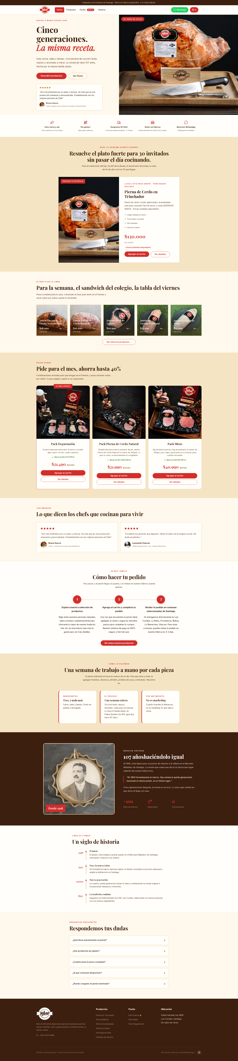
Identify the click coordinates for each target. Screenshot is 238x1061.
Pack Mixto (133, 1019)
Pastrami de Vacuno (104, 1037)
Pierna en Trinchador (105, 1015)
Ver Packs (78, 76)
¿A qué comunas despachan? (119, 972)
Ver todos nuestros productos (119, 643)
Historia (102, 10)
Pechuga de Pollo (103, 1033)
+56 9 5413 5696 (46, 1035)
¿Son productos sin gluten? (119, 951)
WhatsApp (181, 10)
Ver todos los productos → (119, 342)
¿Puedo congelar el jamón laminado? (119, 983)
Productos (71, 10)
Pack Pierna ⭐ (135, 1015)
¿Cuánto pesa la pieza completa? (119, 961)
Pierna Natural (102, 1019)
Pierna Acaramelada (105, 1024)
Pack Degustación (136, 1024)
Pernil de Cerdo (102, 1028)
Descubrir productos (51, 76)
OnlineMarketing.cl (187, 1052)
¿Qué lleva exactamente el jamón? (119, 940)
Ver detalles (160, 254)
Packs (86, 10)
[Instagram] (199, 1052)
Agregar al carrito (136, 254)
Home (59, 10)
